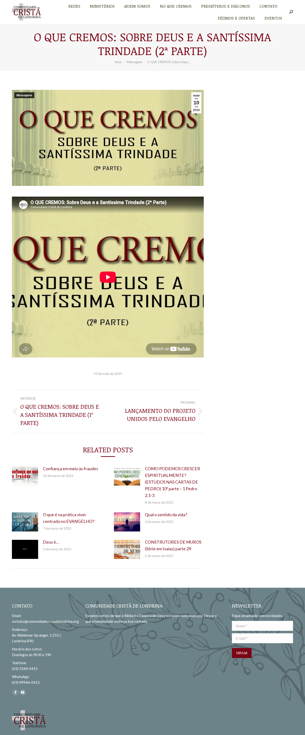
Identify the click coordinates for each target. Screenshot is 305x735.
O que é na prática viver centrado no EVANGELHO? (68, 518)
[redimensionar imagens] (25, 475)
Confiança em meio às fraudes (70, 468)
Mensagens (24, 95)
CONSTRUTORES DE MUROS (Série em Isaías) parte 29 (173, 545)
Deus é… (51, 542)
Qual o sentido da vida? (166, 514)
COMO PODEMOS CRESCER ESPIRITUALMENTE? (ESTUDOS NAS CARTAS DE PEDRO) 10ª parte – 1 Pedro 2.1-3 (172, 482)
